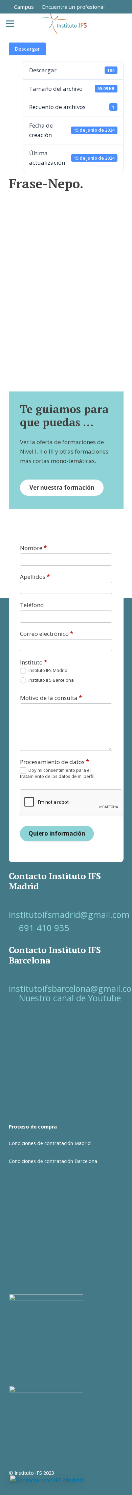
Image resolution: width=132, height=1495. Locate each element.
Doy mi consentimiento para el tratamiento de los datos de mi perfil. (57, 773)
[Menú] (9, 23)
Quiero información (56, 833)
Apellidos (35, 576)
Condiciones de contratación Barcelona (53, 1161)
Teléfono (32, 605)
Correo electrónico (46, 633)
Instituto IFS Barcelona (50, 680)
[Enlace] (116, 6)
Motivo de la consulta (51, 698)
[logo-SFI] (65, 23)
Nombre (33, 548)
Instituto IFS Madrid (47, 670)
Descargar (27, 48)
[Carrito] (110, 23)
